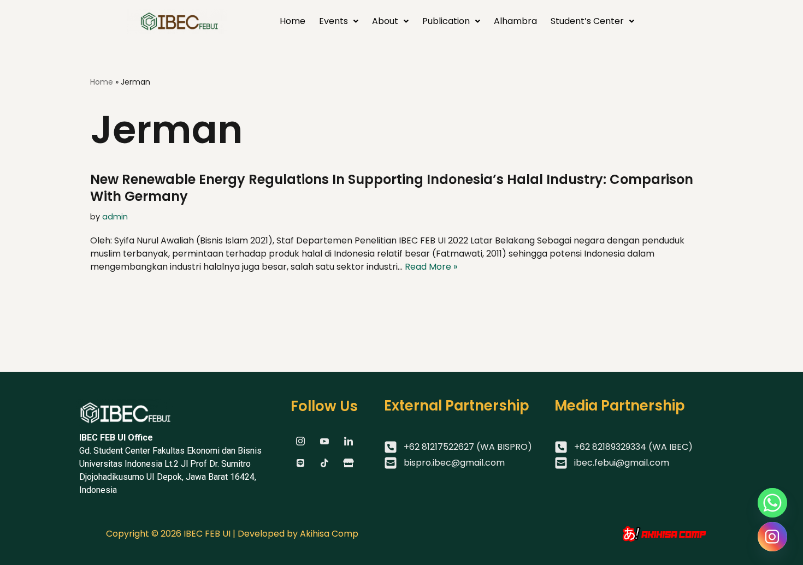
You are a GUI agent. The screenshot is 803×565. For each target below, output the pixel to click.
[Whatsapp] (772, 503)
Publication (446, 21)
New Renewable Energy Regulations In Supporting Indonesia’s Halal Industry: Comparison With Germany (391, 187)
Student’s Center (587, 21)
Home (292, 21)
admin (115, 216)
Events (333, 21)
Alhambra (515, 21)
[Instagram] (772, 536)
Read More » (431, 266)
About (385, 21)
